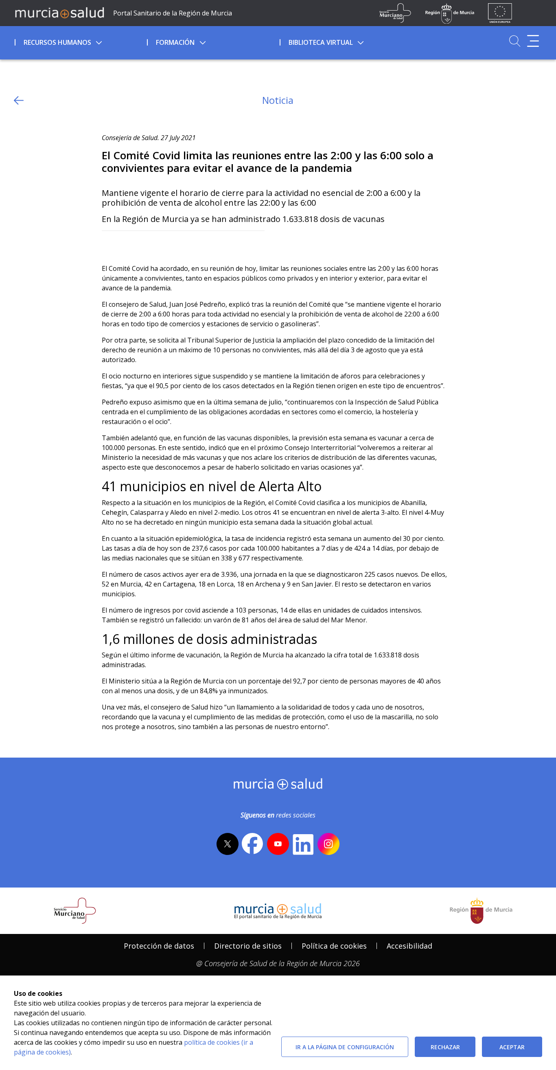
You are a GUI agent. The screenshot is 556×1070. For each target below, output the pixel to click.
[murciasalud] (278, 786)
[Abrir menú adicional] (533, 41)
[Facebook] (124, 244)
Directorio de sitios (248, 946)
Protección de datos (159, 946)
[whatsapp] (140, 244)
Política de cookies (334, 946)
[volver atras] (19, 100)
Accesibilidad (409, 946)
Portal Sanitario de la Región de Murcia (172, 13)
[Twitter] (108, 244)
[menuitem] (80, 41)
